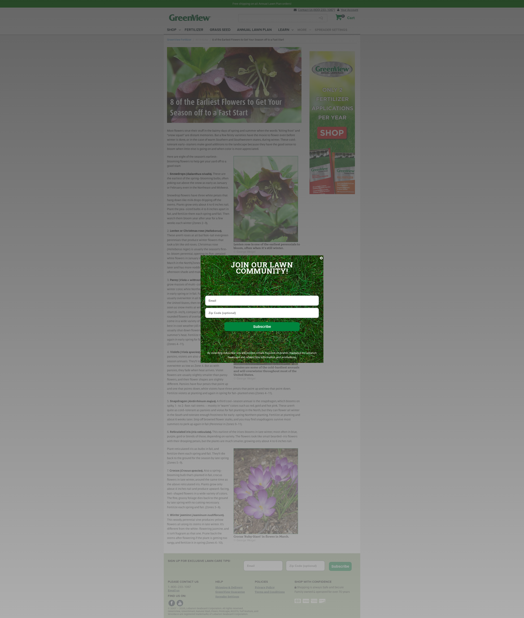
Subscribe (262, 327)
